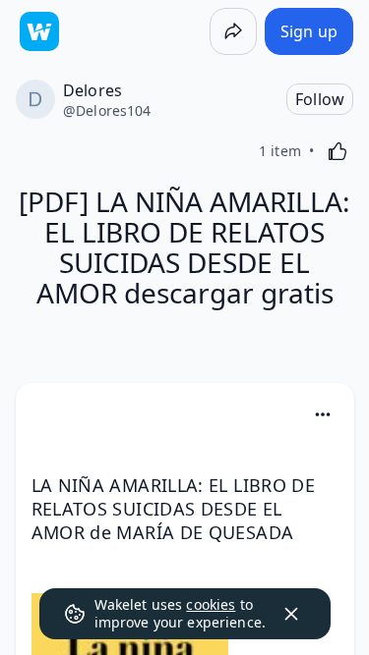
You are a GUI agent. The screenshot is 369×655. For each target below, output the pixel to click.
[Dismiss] (291, 613)
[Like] (337, 151)
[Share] (233, 31)
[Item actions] (322, 414)
